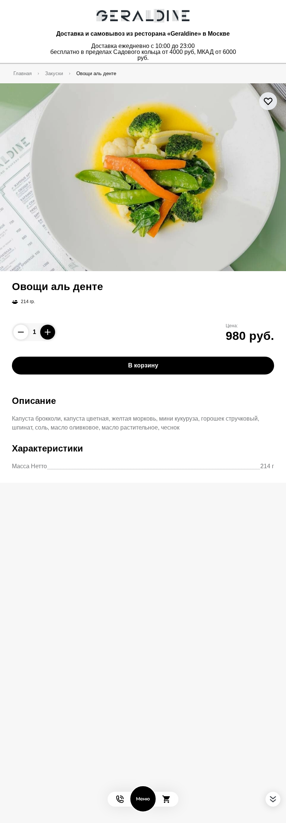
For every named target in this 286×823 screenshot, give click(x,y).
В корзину (143, 365)
